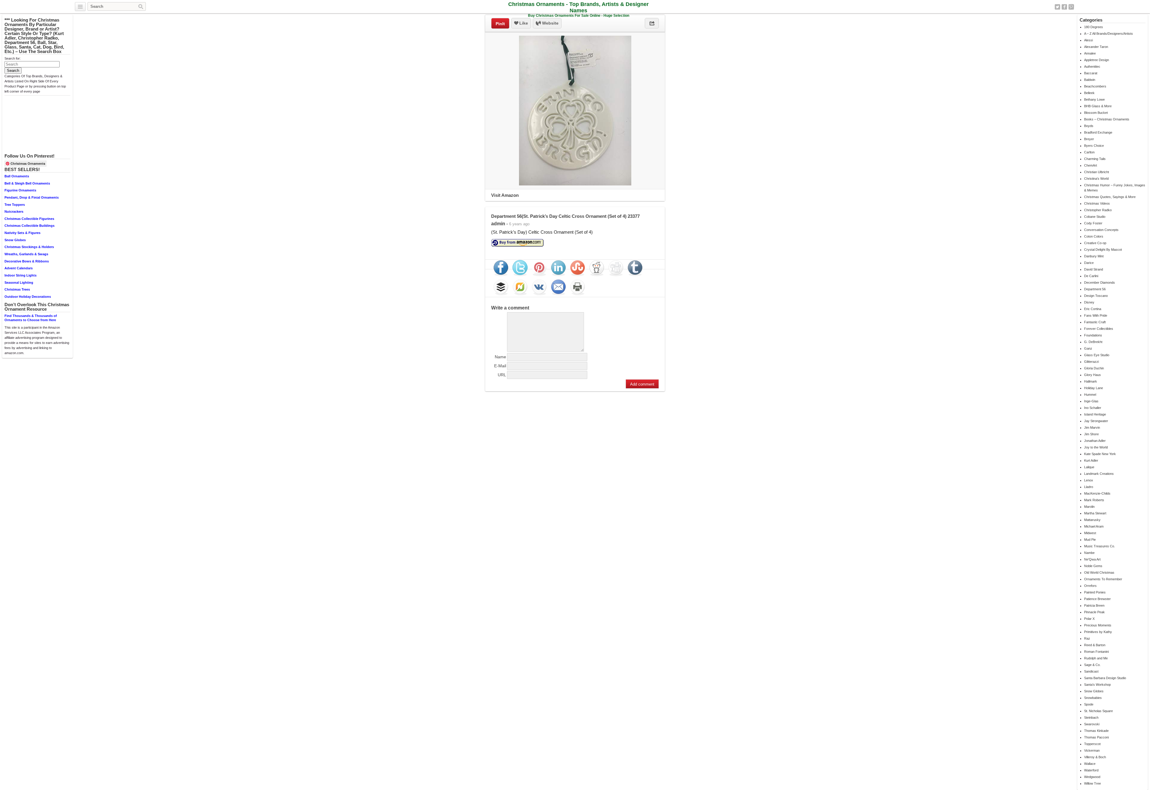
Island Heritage (1095, 414)
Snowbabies (1093, 698)
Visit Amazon (505, 195)
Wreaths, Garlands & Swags (26, 254)
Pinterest (1071, 7)
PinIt (500, 23)
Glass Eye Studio (1096, 355)
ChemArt (1090, 165)
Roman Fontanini (1096, 651)
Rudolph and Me (1096, 658)
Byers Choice (1094, 145)
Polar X (1089, 618)
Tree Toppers (14, 204)
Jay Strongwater (1096, 421)
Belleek (1089, 93)
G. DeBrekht (1093, 342)
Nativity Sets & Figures (22, 233)
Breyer (1089, 139)
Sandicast (1091, 671)
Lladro (1088, 487)
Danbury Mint (1094, 256)
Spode (1088, 704)
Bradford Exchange (1098, 132)
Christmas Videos (1097, 203)
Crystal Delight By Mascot (1103, 249)
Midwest (1090, 533)
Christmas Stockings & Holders (29, 247)
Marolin (1089, 506)
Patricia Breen (1094, 605)
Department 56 (1095, 289)
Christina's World (1096, 178)
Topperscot (1092, 744)
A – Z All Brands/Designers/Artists (1108, 33)
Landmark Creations (1099, 473)
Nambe (1089, 553)
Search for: (12, 58)
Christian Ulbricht (1096, 172)
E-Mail (500, 365)
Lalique (1089, 467)
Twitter (1057, 7)
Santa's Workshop (1097, 684)
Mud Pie (1090, 539)
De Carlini (1091, 276)
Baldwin (1089, 79)
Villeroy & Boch (1095, 757)
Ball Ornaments (16, 176)
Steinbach (1091, 717)
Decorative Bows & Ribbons (26, 261)
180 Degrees (1093, 27)
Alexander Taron (1096, 47)
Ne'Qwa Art (1092, 559)
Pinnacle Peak (1094, 612)
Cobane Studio (1094, 216)
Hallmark (1090, 381)
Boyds (1088, 126)
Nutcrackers (13, 211)
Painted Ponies (1095, 592)
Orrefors (1090, 585)
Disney (1089, 302)
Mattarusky (1092, 520)
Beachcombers (1095, 86)
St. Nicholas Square (1098, 711)
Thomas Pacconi (1096, 737)
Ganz (1088, 348)
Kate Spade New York (1100, 454)
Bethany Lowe (1094, 99)
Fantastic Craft (1095, 322)
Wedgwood (1092, 777)
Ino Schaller (1092, 408)
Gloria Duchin (1094, 368)
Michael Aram (1094, 526)
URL (502, 374)
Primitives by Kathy (1098, 632)
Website (550, 23)
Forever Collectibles (1098, 328)
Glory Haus (1092, 375)
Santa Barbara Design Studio (1105, 678)
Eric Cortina (1092, 309)
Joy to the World (1096, 447)
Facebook (1064, 7)
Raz (1087, 638)
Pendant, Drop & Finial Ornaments (31, 197)
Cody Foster (1093, 223)
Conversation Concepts (1101, 230)
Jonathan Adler (1095, 440)
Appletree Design (1096, 60)
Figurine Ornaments (20, 190)
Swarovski (1091, 724)
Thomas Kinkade (1096, 730)
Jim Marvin (1092, 427)
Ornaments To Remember (1103, 579)
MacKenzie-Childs (1097, 493)
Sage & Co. (1092, 665)
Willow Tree (1092, 783)
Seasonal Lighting (18, 282)
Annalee (1090, 53)
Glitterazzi (1091, 361)
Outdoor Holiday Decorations (27, 296)
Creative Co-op (1095, 243)
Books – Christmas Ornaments (1106, 119)
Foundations (1093, 335)
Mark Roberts (1094, 500)
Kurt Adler (1091, 460)
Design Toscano (1096, 295)
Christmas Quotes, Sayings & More (1110, 197)
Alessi (1088, 40)
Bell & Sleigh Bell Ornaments (27, 183)
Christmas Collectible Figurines (29, 218)
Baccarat (1090, 73)
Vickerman (1092, 750)
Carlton (1089, 152)
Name (500, 356)
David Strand (1093, 269)
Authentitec (1092, 66)
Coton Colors (1093, 236)
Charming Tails (1095, 159)
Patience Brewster (1097, 599)
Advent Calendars (18, 268)
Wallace (1089, 763)
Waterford (1091, 770)
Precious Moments (1097, 625)
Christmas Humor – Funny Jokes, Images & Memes (1114, 187)
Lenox (1088, 480)
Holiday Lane (1093, 388)
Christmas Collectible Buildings (29, 225)
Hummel (1090, 394)
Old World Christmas (1099, 572)
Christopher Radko (1098, 210)
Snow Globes (15, 240)
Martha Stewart (1095, 513)
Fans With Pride (1095, 315)
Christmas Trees (17, 289)
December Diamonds (1099, 282)
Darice (1089, 263)
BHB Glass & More (1098, 106)
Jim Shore (1091, 434)
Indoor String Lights (20, 275)
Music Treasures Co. (1099, 546)
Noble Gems (1093, 566)
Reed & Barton (1094, 645)
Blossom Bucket (1096, 112)
